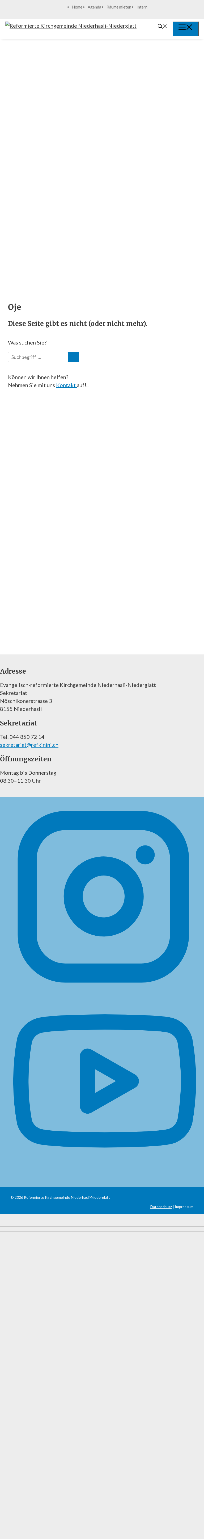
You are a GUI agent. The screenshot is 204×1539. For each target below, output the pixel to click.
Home (77, 7)
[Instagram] (103, 986)
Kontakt (66, 385)
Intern (142, 7)
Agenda (94, 7)
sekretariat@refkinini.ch (29, 744)
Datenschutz (161, 1206)
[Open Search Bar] (162, 27)
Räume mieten (119, 7)
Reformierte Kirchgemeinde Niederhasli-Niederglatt (67, 1197)
